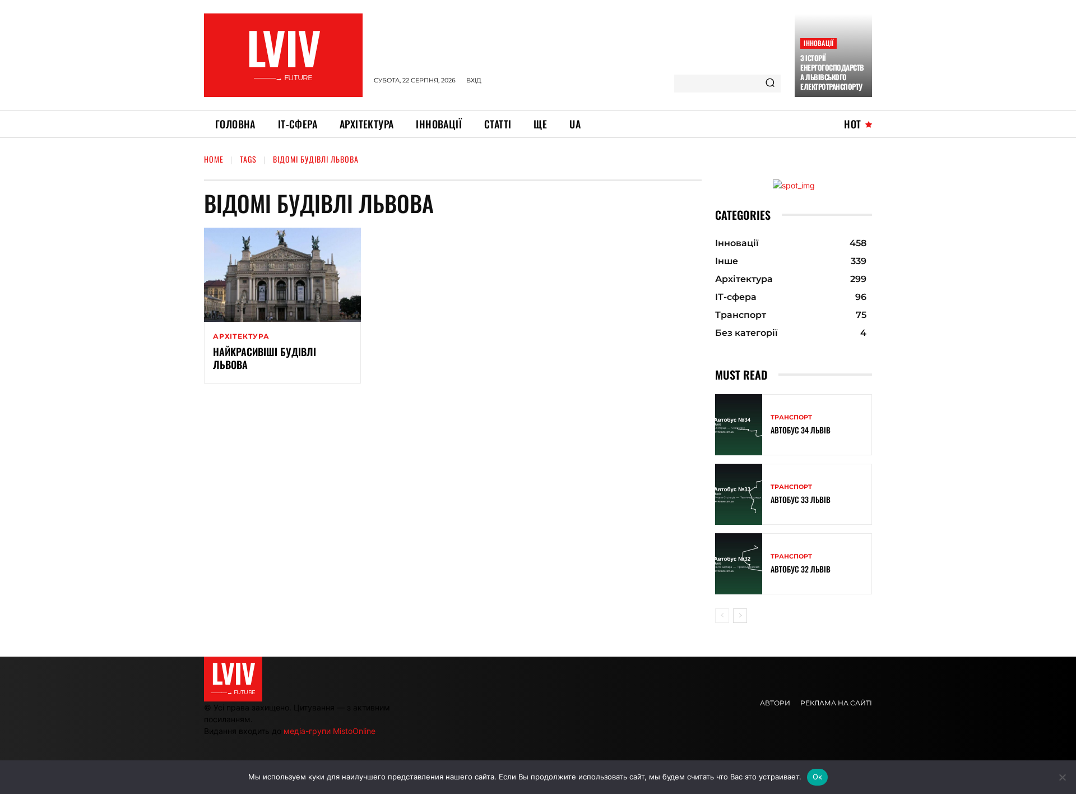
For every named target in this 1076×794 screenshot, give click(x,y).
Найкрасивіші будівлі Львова (264, 358)
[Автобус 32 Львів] (738, 563)
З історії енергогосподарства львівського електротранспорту (832, 72)
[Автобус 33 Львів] (738, 494)
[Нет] (1062, 777)
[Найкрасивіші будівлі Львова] (282, 275)
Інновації (818, 43)
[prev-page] (722, 615)
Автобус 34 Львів (801, 430)
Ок (818, 776)
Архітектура (241, 336)
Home (214, 159)
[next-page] (740, 615)
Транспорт (791, 417)
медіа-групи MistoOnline (329, 731)
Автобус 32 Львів (801, 569)
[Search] (770, 84)
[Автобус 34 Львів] (738, 424)
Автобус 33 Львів (801, 499)
